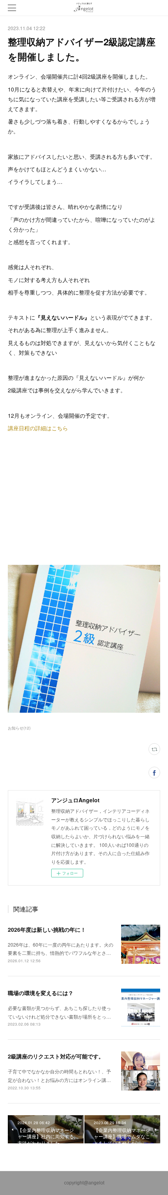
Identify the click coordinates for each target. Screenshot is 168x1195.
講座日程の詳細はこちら (38, 428)
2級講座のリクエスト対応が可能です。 (56, 1056)
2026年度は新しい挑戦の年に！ (47, 929)
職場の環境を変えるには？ (40, 993)
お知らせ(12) (19, 728)
